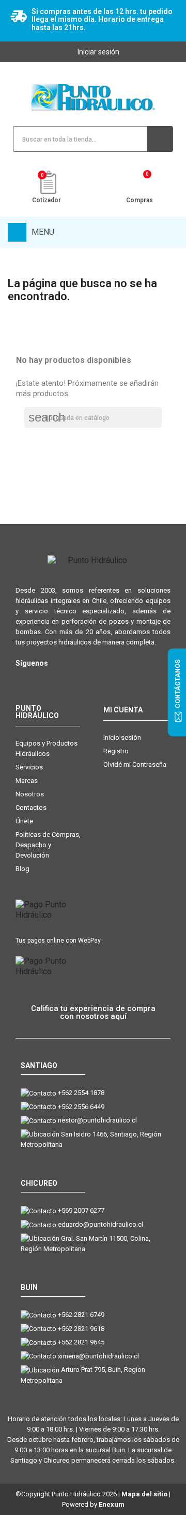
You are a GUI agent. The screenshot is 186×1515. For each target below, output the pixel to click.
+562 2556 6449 (81, 1107)
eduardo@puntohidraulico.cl (100, 1224)
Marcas (27, 780)
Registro (116, 751)
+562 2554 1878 (81, 1093)
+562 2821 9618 (81, 1328)
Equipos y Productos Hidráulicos (47, 748)
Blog (22, 869)
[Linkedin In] (84, 680)
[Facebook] (42, 680)
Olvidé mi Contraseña (134, 764)
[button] (93, 1013)
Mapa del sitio (144, 1494)
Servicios (29, 767)
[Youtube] (63, 680)
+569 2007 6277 (81, 1210)
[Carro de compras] (139, 184)
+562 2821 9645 (81, 1342)
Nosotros (30, 794)
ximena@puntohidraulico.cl (98, 1356)
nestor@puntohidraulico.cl (97, 1120)
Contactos (31, 807)
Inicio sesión (122, 737)
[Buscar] (160, 139)
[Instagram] (22, 680)
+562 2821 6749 (81, 1314)
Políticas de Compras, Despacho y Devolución (48, 845)
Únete (24, 821)
